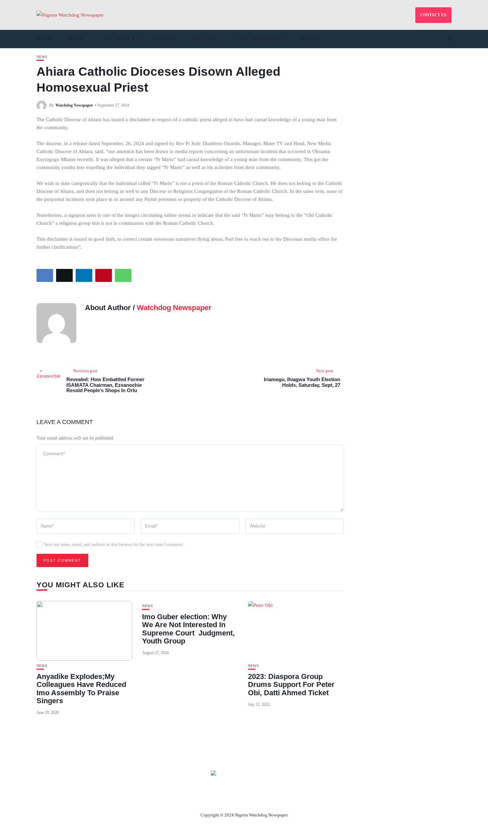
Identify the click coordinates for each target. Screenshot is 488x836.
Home (45, 39)
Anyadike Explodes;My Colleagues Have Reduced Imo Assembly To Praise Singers (81, 688)
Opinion (165, 39)
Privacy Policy (280, 799)
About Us (200, 799)
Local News (121, 39)
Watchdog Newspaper (74, 105)
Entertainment (262, 39)
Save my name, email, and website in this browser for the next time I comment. (114, 544)
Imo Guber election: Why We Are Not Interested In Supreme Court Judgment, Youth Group (188, 629)
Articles (203, 39)
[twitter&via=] (64, 275)
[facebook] (45, 275)
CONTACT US (433, 15)
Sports (309, 39)
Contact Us (236, 799)
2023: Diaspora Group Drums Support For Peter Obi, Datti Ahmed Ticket (291, 684)
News (74, 39)
